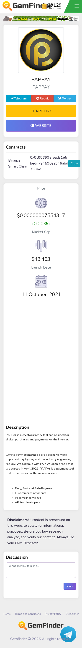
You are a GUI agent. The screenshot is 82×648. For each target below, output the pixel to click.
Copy (74, 163)
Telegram (20, 99)
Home (6, 614)
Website (42, 125)
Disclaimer (72, 614)
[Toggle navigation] (77, 5)
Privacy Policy (53, 614)
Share (70, 586)
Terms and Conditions (28, 614)
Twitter (66, 99)
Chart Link (41, 111)
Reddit (44, 99)
